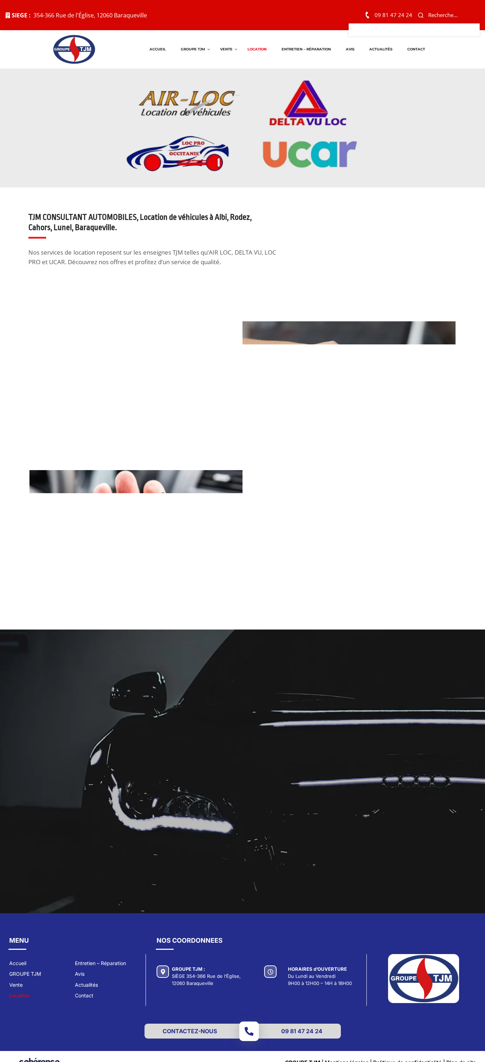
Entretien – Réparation (306, 49)
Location (257, 49)
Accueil (157, 49)
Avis (350, 49)
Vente (226, 49)
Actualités (380, 49)
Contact (416, 49)
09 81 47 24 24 (393, 14)
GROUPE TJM (193, 49)
